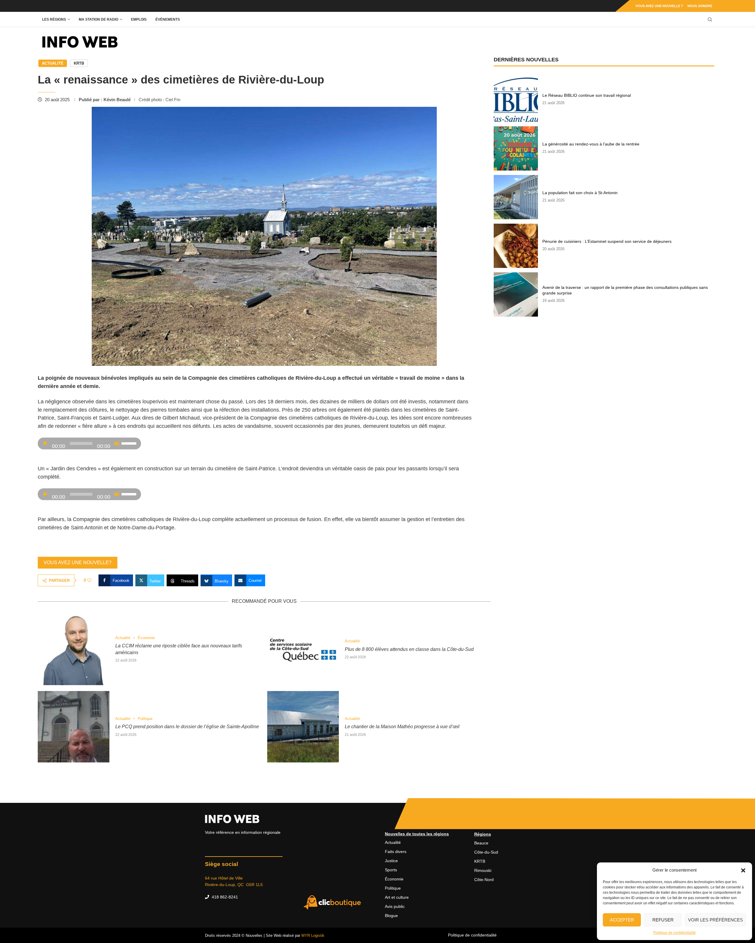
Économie (394, 879)
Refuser (663, 919)
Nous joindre (699, 6)
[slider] (130, 443)
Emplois (139, 19)
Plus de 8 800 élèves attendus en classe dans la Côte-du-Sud (409, 649)
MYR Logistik (312, 935)
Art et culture (397, 897)
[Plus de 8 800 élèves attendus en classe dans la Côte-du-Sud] (303, 649)
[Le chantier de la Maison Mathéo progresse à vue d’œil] (303, 727)
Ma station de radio (98, 19)
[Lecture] (45, 443)
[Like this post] (89, 580)
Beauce (481, 843)
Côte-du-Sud (486, 852)
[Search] (710, 20)
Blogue (391, 915)
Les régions (54, 19)
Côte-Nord (484, 879)
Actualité (52, 63)
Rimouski (482, 870)
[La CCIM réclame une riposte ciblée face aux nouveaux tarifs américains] (73, 649)
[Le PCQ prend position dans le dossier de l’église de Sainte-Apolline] (73, 727)
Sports (391, 869)
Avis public (395, 906)
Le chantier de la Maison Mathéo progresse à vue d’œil (402, 726)
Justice (391, 860)
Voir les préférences (715, 919)
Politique (393, 888)
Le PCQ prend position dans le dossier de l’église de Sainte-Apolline (187, 726)
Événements (167, 19)
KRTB (79, 63)
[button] (743, 870)
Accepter (622, 919)
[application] (89, 443)
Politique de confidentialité (674, 933)
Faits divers (395, 851)
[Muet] (117, 443)
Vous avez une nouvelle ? (659, 6)
